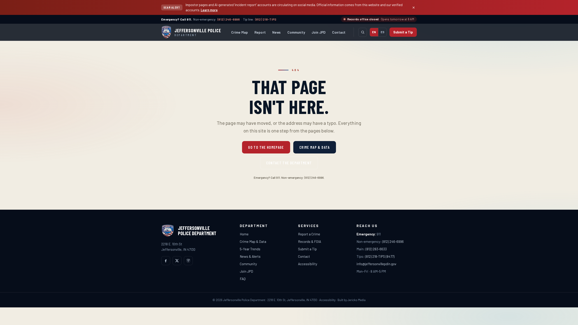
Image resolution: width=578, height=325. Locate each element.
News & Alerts (250, 256)
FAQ (243, 279)
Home (244, 234)
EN (374, 32)
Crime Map (239, 32)
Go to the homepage (266, 147)
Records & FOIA (309, 241)
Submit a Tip (403, 32)
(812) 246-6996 (228, 19)
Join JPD (319, 32)
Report (260, 32)
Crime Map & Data (314, 147)
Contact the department (289, 162)
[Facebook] (165, 260)
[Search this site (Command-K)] (362, 32)
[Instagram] (188, 260)
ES (382, 32)
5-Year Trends (250, 249)
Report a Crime (309, 234)
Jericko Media (356, 300)
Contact (338, 32)
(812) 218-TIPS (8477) (379, 256)
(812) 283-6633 (376, 249)
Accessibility (307, 264)
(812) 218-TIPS (266, 19)
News (276, 32)
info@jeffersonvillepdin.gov (376, 264)
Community (296, 32)
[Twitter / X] (177, 260)
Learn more (209, 10)
